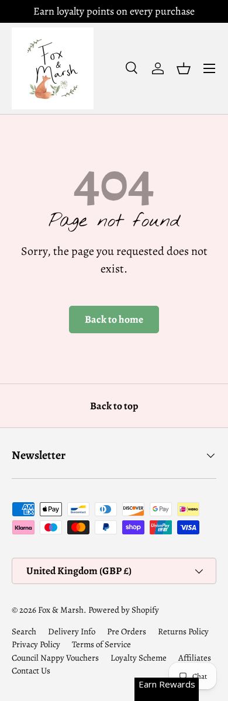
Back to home (114, 319)
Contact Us (31, 670)
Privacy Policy (36, 644)
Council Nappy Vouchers (55, 658)
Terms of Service (101, 644)
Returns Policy (183, 631)
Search (24, 631)
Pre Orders (126, 631)
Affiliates (194, 658)
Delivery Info (71, 631)
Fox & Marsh (61, 610)
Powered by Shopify (123, 610)
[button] (183, 68)
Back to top (114, 406)
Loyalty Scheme (138, 658)
